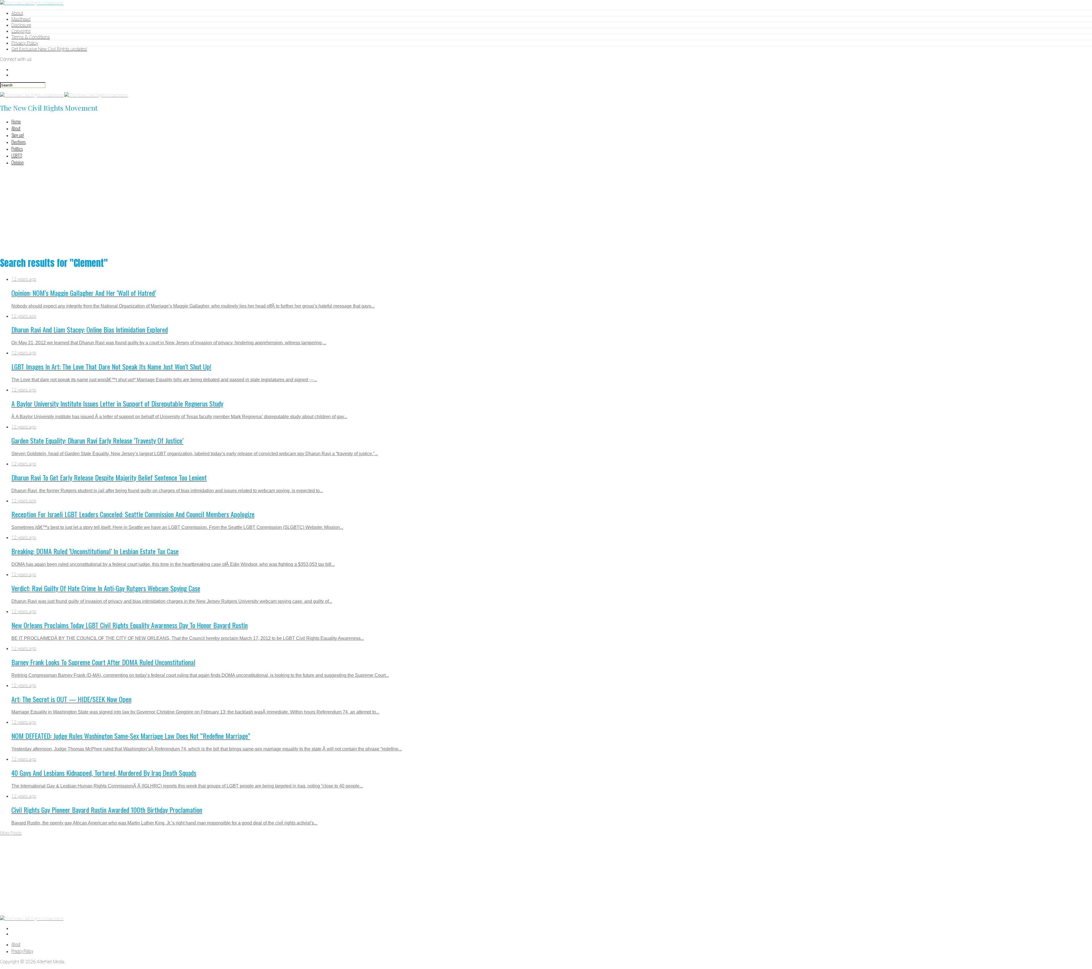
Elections (18, 142)
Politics (17, 148)
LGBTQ (16, 155)
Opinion (17, 162)
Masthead (20, 19)
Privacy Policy (24, 43)
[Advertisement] (546, 210)
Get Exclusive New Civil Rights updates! (49, 49)
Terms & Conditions (30, 37)
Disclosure (21, 25)
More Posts (11, 833)
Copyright (20, 31)
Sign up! (17, 135)
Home (16, 121)
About (17, 13)
